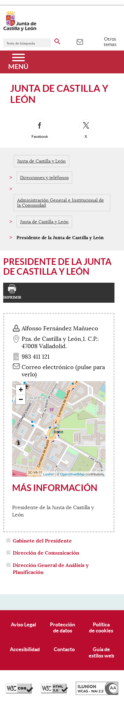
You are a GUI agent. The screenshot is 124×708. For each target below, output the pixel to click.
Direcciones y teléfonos (44, 177)
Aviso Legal (23, 624)
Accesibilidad (25, 649)
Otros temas (110, 41)
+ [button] (21, 390)
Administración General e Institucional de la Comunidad (60, 202)
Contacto (64, 649)
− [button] (21, 399)
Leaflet (48, 473)
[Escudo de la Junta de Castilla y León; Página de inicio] (19, 30)
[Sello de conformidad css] (19, 692)
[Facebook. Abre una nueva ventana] (39, 126)
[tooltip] (80, 41)
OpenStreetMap (72, 473)
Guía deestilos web (101, 652)
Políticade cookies (101, 627)
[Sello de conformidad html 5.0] (54, 692)
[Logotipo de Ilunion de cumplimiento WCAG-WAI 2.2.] (97, 693)
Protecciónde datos (62, 627)
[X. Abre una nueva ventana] (86, 126)
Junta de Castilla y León (41, 161)
